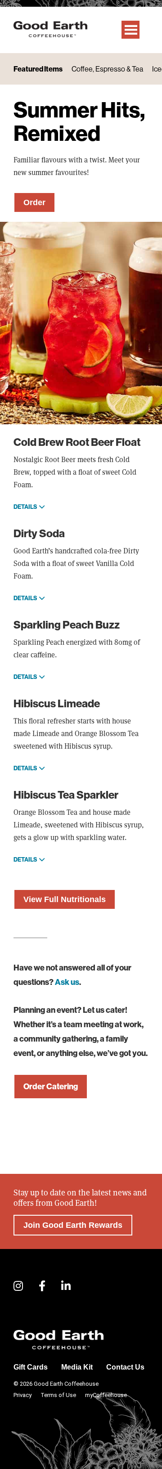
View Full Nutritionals (64, 899)
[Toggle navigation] (131, 30)
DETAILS (26, 506)
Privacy (23, 1395)
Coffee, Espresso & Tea (107, 68)
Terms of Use (58, 1395)
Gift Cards (31, 1367)
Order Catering (50, 1086)
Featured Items (38, 68)
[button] (18, 1286)
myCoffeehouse (106, 1395)
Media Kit (77, 1367)
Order (34, 202)
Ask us (67, 982)
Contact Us (125, 1367)
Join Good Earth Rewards (72, 1225)
